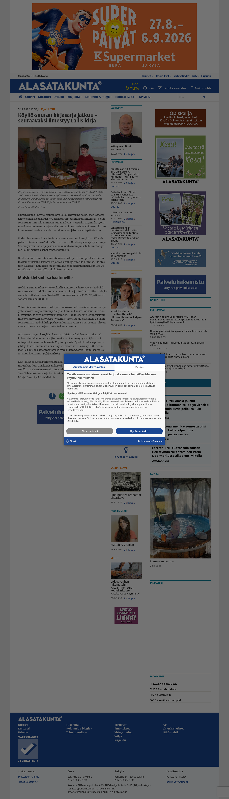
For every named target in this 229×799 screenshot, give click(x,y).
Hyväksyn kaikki (139, 431)
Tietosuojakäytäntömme (150, 441)
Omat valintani (90, 431)
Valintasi (139, 367)
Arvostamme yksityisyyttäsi (89, 366)
